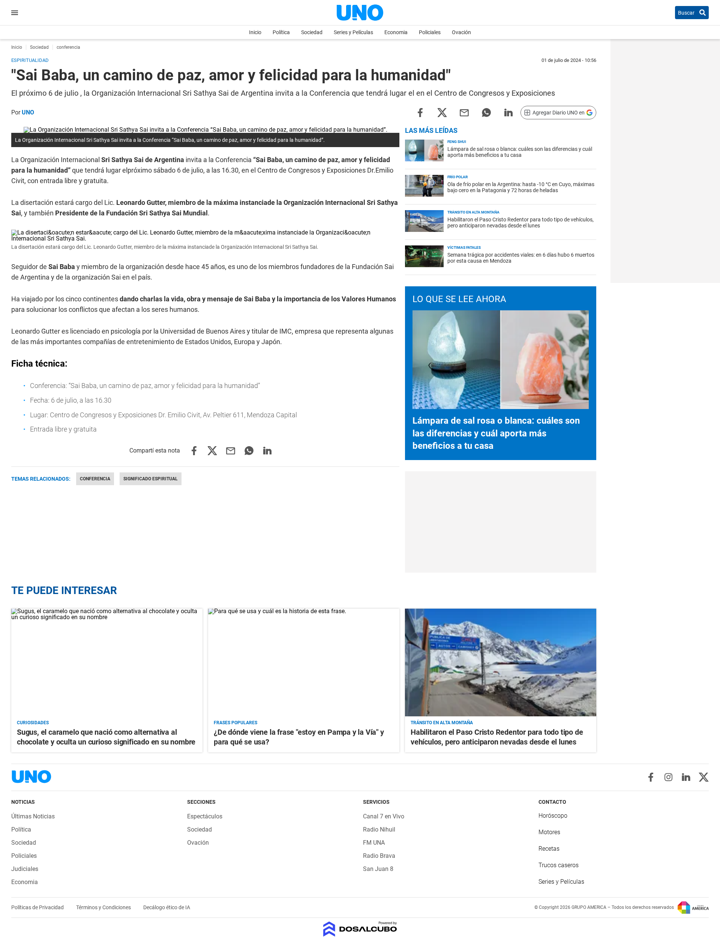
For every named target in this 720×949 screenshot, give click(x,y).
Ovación (461, 32)
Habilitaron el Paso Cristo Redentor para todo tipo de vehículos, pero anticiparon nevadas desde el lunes (520, 223)
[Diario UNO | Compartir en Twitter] (442, 112)
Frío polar (457, 177)
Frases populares (235, 722)
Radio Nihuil (379, 829)
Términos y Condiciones (104, 907)
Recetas (549, 848)
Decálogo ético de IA (166, 907)
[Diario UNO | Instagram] (668, 777)
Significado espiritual (150, 478)
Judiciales (24, 868)
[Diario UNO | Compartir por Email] (464, 112)
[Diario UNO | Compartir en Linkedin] (508, 112)
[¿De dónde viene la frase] (303, 662)
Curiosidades (33, 722)
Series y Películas (353, 32)
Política (281, 32)
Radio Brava (379, 855)
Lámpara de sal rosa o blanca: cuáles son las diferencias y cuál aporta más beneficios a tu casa (519, 152)
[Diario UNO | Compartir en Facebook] (420, 112)
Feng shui (456, 142)
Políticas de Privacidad (38, 907)
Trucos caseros (558, 865)
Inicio (255, 32)
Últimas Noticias (33, 816)
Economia (396, 32)
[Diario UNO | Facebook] (651, 777)
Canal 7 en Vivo (383, 816)
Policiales (430, 32)
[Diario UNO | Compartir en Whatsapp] (486, 112)
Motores (549, 832)
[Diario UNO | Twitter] (704, 777)
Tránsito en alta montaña (473, 212)
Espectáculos (204, 816)
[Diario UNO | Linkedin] (686, 777)
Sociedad (311, 32)
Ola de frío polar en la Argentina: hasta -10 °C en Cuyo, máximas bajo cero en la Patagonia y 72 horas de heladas (520, 187)
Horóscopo (552, 815)
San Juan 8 (378, 868)
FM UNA (374, 842)
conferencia (95, 478)
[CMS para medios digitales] (360, 930)
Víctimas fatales (464, 247)
